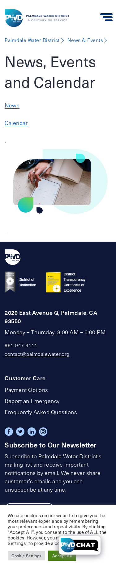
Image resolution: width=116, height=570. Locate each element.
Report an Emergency (32, 401)
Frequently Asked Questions (41, 412)
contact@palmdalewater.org (37, 354)
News (12, 105)
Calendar (16, 123)
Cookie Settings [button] (26, 556)
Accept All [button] (62, 556)
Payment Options (26, 389)
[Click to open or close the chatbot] (80, 545)
